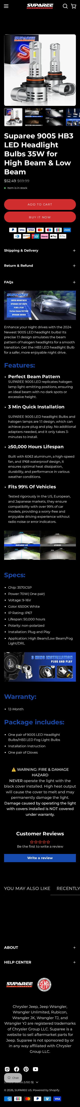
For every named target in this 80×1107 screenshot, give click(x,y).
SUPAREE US (23, 1090)
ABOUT (11, 947)
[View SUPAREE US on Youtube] (35, 1069)
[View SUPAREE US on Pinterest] (26, 1069)
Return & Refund (18, 266)
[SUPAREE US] (40, 6)
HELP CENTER (17, 962)
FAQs (8, 282)
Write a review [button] (40, 858)
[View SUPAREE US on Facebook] (17, 1069)
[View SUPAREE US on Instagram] (7, 1069)
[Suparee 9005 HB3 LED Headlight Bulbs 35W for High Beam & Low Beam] (13, 117)
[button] (65, 6)
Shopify (54, 1090)
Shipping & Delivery (21, 250)
